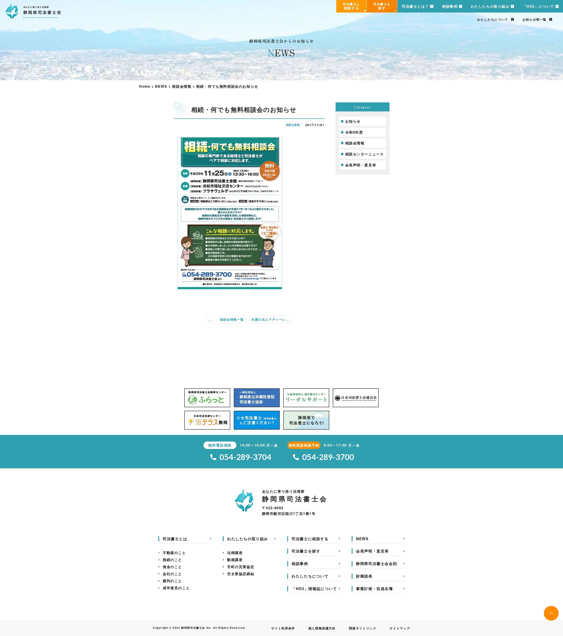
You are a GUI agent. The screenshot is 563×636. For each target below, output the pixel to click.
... (210, 319)
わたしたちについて (492, 19)
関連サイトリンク (363, 628)
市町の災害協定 (240, 566)
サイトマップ (399, 628)
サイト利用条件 (283, 628)
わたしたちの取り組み (490, 6)
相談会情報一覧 (232, 319)
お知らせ (353, 121)
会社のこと (172, 573)
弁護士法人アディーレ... (270, 319)
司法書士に (351, 6)
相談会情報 (355, 142)
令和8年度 (354, 132)
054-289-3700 (328, 457)
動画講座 (235, 559)
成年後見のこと (176, 587)
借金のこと (172, 566)
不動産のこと (174, 552)
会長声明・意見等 (360, 164)
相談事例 (449, 6)
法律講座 (235, 552)
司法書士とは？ (415, 6)
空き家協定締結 (240, 573)
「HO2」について (538, 6)
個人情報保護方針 (322, 628)
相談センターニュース (364, 153)
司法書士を (382, 6)
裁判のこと (172, 580)
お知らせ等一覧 (535, 19)
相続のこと (172, 559)
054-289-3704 (245, 457)
